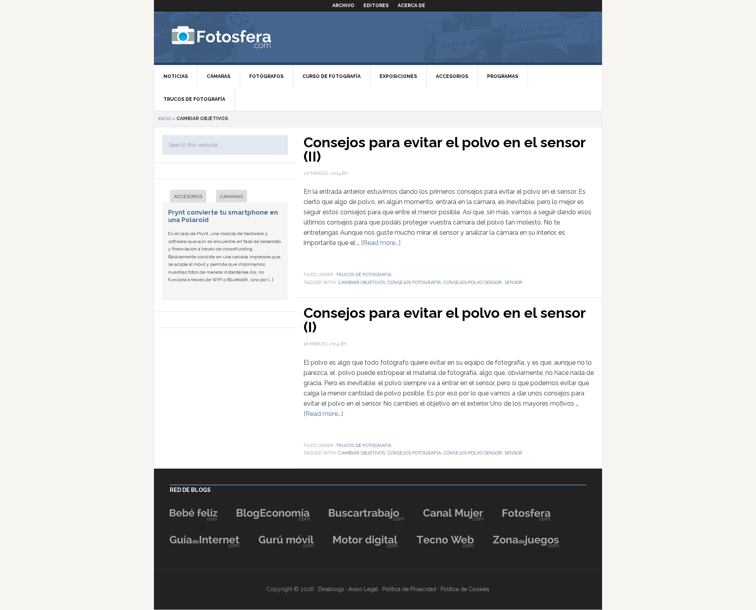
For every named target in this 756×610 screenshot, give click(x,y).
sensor (513, 282)
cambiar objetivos (361, 282)
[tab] (184, 197)
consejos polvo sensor (472, 282)
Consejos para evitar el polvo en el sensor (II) (445, 149)
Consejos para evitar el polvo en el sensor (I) (445, 319)
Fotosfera (239, 37)
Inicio (164, 118)
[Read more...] (380, 243)
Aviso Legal (363, 589)
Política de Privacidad (409, 589)
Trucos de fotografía (363, 274)
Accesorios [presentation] (188, 196)
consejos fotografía (414, 282)
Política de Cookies (465, 589)
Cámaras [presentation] (231, 196)
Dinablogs (331, 589)
